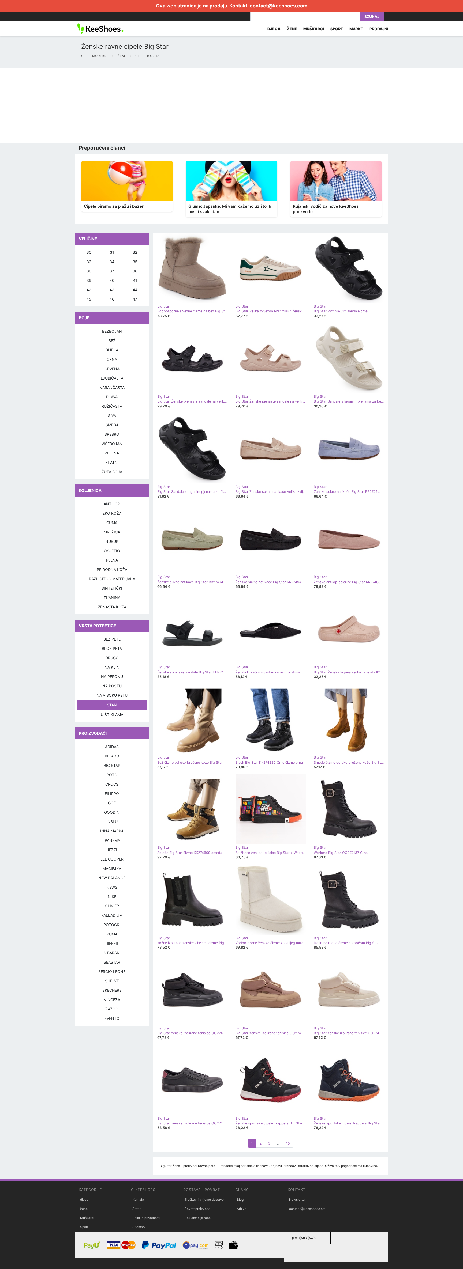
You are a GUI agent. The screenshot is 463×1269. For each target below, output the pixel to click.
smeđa (112, 425)
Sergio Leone (111, 971)
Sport (84, 1227)
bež (112, 340)
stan (112, 705)
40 (112, 280)
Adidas (112, 746)
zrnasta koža (112, 607)
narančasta (112, 387)
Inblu (112, 821)
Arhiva (242, 1209)
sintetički (112, 588)
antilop (112, 504)
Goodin (112, 812)
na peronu (112, 676)
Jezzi (112, 849)
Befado (112, 756)
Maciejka (112, 868)
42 (89, 289)
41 (135, 280)
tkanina (112, 597)
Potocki (111, 924)
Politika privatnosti (146, 1218)
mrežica (112, 532)
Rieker (112, 943)
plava (112, 397)
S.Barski (112, 952)
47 (135, 299)
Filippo (112, 793)
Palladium (111, 915)
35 (135, 261)
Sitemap (138, 1227)
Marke (356, 28)
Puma (112, 934)
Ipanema (112, 840)
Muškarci (87, 1218)
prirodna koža (112, 569)
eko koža (112, 513)
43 (112, 289)
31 (112, 252)
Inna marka (112, 831)
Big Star (112, 765)
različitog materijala (112, 579)
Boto (112, 774)
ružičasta (112, 406)
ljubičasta (112, 378)
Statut (136, 1209)
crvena (112, 368)
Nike (112, 896)
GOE (112, 803)
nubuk (111, 541)
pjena (112, 560)
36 (89, 271)
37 (112, 271)
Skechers (112, 990)
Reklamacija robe (198, 1218)
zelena (112, 453)
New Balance (111, 878)
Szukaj (371, 16)
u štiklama (112, 714)
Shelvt (112, 981)
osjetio (112, 550)
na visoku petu (112, 695)
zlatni (112, 462)
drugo (112, 658)
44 (135, 289)
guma (111, 522)
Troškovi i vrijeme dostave (204, 1200)
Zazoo (111, 1009)
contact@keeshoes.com (278, 6)
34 (112, 261)
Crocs (111, 784)
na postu (112, 686)
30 (89, 252)
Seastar (112, 962)
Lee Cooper (112, 859)
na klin (112, 667)
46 (112, 299)
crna (112, 359)
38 (135, 271)
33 (89, 261)
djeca (84, 1200)
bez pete (112, 639)
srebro (111, 434)
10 (288, 1143)
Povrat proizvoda (197, 1209)
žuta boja (112, 471)
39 (89, 280)
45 (89, 299)
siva (112, 415)
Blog (240, 1200)
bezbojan (112, 331)
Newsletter (297, 1200)
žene (84, 1209)
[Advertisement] (161, 105)
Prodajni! (379, 28)
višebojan (112, 443)
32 (135, 252)
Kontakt (138, 1200)
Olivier (112, 906)
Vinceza (112, 999)
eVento (112, 1018)
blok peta (112, 648)
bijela (112, 350)
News (111, 887)
